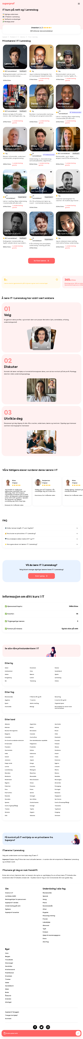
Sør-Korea (58, 799)
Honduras (58, 750)
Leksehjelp (46, 922)
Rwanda (7, 796)
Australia (58, 724)
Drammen (33, 668)
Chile (56, 734)
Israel (32, 756)
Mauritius (33, 773)
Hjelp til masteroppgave (51, 935)
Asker (6, 668)
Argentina (33, 724)
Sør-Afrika (33, 799)
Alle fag (46, 942)
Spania (7, 802)
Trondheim (9, 959)
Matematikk (9, 697)
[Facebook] (35, 1027)
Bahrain (7, 727)
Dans (44, 938)
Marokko (7, 773)
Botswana (33, 730)
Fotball (45, 932)
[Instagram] (48, 1027)
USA (6, 815)
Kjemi (6, 703)
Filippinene (33, 743)
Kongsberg (8, 677)
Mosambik (33, 776)
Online (57, 681)
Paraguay (58, 786)
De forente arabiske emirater (14, 740)
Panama (32, 786)
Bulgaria (7, 734)
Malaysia (33, 770)
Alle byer (8, 1002)
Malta (57, 770)
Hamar (57, 668)
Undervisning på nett (12, 906)
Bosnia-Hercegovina (11, 730)
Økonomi (46, 925)
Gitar (45, 909)
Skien (7, 989)
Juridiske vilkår (10, 896)
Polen (31, 789)
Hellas (32, 750)
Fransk (45, 919)
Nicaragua (58, 779)
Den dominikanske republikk (38, 740)
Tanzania (58, 805)
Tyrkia (32, 809)
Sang (45, 899)
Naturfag (58, 697)
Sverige (32, 805)
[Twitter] (41, 1027)
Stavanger (9, 963)
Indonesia (33, 753)
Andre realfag (34, 703)
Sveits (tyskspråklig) (11, 805)
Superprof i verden (11, 902)
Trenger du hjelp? (11, 1015)
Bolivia (57, 727)
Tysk (44, 928)
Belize (32, 727)
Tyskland (58, 809)
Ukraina (7, 812)
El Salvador (8, 743)
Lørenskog (58, 677)
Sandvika (8, 966)
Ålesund (8, 995)
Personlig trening (49, 915)
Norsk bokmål (48, 906)
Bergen (7, 956)
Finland (57, 743)
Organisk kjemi (59, 703)
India (6, 753)
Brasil (56, 730)
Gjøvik (57, 674)
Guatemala (8, 750)
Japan (32, 760)
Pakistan (8, 786)
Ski (6, 681)
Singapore (58, 796)
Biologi (32, 706)
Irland (56, 753)
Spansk (45, 896)
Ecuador (57, 740)
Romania (57, 792)
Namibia (57, 776)
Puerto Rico (8, 792)
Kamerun (57, 760)
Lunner (32, 677)
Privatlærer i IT (14, 37)
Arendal (8, 999)
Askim (7, 674)
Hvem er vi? (9, 893)
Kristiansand (10, 969)
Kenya (32, 763)
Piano (45, 902)
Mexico (57, 773)
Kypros (57, 763)
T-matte (33, 700)
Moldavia (8, 776)
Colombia (8, 737)
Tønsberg (33, 681)
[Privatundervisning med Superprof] (8, 3)
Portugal (57, 789)
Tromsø (7, 979)
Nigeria (7, 783)
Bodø (7, 992)
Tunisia (7, 809)
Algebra (7, 700)
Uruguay (57, 812)
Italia (56, 756)
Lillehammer (9, 671)
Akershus (22, 37)
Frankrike (33, 747)
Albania (7, 724)
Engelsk (45, 912)
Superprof (4, 37)
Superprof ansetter (12, 912)
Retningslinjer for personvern (15, 899)
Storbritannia (34, 802)
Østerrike (58, 783)
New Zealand (34, 779)
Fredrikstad (9, 973)
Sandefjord (58, 671)
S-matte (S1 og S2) (60, 700)
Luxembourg (8, 770)
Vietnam (57, 815)
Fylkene (8, 909)
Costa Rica (33, 737)
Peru (6, 789)
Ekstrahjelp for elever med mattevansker (63, 707)
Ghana (57, 747)
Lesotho (32, 766)
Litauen (57, 766)
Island (7, 756)
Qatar (32, 792)
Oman (32, 783)
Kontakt (8, 1018)
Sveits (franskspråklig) (62, 802)
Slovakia (7, 799)
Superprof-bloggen (12, 1012)
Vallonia (32, 815)
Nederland (8, 779)
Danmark (58, 737)
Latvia (7, 766)
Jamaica (7, 760)
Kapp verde (8, 763)
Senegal (32, 796)
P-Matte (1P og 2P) (35, 697)
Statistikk (8, 706)
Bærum (32, 674)
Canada (32, 734)
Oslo (31, 671)
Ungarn (32, 812)
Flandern (7, 747)
